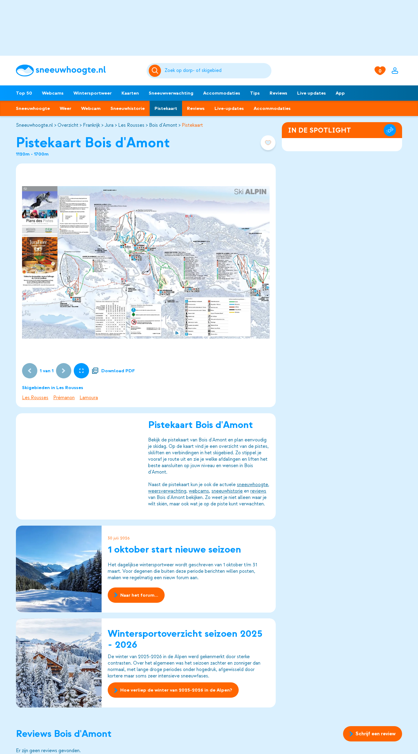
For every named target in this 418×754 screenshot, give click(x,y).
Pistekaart (166, 108)
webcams (199, 491)
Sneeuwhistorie (127, 108)
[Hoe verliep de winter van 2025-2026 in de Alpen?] (59, 663)
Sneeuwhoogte (33, 108)
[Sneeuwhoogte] (78, 71)
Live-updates (229, 108)
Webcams (53, 93)
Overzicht (68, 125)
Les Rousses (131, 125)
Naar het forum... (139, 595)
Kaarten (130, 93)
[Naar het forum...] (59, 569)
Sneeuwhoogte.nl (34, 125)
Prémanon (64, 398)
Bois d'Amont (163, 125)
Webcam (91, 108)
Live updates (311, 93)
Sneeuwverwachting (171, 93)
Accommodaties (221, 93)
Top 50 (24, 93)
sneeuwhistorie (227, 491)
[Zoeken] (217, 70)
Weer (65, 108)
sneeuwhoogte (252, 485)
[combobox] (217, 70)
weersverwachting (167, 491)
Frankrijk (91, 125)
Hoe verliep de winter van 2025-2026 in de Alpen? (176, 690)
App (340, 93)
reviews (258, 491)
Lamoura (89, 398)
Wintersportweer (92, 93)
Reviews (278, 93)
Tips (255, 93)
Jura (109, 125)
